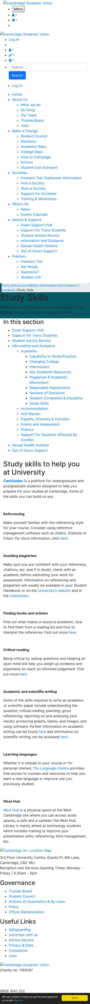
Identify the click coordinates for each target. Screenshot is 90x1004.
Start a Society (33, 188)
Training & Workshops (39, 199)
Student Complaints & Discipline (56, 398)
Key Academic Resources (50, 372)
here (64, 538)
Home (6, 285)
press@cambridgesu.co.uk (21, 980)
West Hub (11, 810)
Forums (27, 162)
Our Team (29, 115)
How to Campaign (36, 157)
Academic (9, 290)
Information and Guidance (42, 240)
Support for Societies (38, 193)
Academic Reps (33, 146)
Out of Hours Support (39, 251)
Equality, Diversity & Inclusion (45, 419)
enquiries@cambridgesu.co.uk (24, 975)
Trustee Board (32, 120)
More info (18, 1000)
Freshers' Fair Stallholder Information (51, 178)
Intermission (39, 366)
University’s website (54, 590)
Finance (27, 429)
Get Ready (29, 267)
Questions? (30, 272)
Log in (14, 39)
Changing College (44, 361)
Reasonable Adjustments (49, 387)
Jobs (25, 125)
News (25, 209)
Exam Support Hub (36, 225)
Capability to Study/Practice (52, 356)
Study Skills (39, 403)
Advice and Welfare (25, 285)
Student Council (34, 136)
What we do (31, 105)
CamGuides (13, 481)
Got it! (75, 997)
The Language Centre (51, 768)
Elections (28, 141)
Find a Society (32, 183)
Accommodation (34, 408)
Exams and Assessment (40, 424)
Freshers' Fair (32, 261)
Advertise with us (14, 986)
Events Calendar (34, 214)
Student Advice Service (40, 235)
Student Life (31, 277)
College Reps (32, 152)
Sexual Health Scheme (39, 246)
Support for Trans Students (43, 230)
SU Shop (28, 110)
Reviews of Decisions (47, 393)
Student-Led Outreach (39, 167)
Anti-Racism (31, 414)
